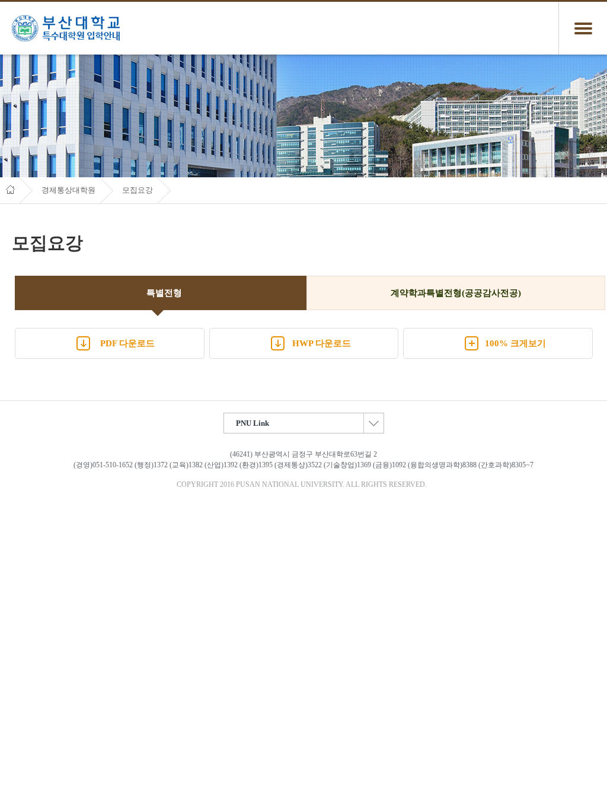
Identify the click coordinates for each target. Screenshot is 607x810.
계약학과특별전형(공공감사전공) (456, 293)
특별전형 (164, 293)
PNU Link (252, 423)
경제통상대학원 (68, 190)
